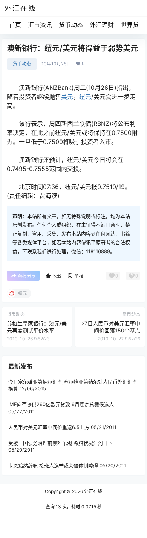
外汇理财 (102, 25)
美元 (67, 96)
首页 (15, 25)
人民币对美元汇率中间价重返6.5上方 (48, 427)
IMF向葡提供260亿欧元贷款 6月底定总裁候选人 (61, 404)
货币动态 (71, 25)
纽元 (85, 96)
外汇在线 (92, 491)
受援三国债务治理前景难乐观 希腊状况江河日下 (60, 443)
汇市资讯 (40, 25)
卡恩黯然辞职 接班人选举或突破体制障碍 (53, 465)
